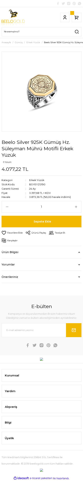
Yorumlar (8, 264)
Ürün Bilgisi (10, 252)
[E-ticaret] (41, 478)
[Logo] (13, 17)
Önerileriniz (10, 277)
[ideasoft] (21, 478)
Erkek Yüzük (36, 180)
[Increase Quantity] (76, 206)
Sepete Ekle (42, 221)
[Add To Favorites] (12, 232)
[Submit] (73, 330)
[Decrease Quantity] (7, 206)
